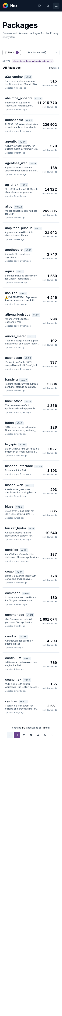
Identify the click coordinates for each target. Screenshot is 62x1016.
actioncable (14, 120)
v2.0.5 (38, 98)
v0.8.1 (27, 658)
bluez (9, 506)
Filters (13, 52)
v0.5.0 (24, 380)
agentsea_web (16, 163)
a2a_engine (14, 77)
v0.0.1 (28, 250)
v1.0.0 (36, 315)
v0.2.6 (29, 120)
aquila (9, 271)
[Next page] (52, 735)
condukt (11, 636)
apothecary (14, 250)
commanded (14, 615)
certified (11, 550)
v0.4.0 (39, 466)
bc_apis (11, 444)
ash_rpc (11, 293)
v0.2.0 (19, 507)
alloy (8, 206)
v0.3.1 (38, 228)
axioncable (13, 358)
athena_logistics (17, 314)
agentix (11, 141)
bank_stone (14, 401)
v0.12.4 (18, 207)
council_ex (13, 679)
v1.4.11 (30, 615)
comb (9, 571)
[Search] (47, 5)
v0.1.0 (28, 77)
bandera (11, 379)
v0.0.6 (20, 572)
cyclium (11, 701)
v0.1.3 (23, 293)
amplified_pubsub (18, 228)
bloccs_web (14, 485)
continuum (13, 658)
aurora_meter (15, 336)
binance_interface (19, 466)
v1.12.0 (24, 636)
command (12, 593)
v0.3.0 (23, 142)
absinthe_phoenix (18, 98)
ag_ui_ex (11, 185)
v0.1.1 (19, 271)
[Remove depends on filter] (51, 61)
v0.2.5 (28, 358)
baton (9, 423)
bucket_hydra (15, 528)
